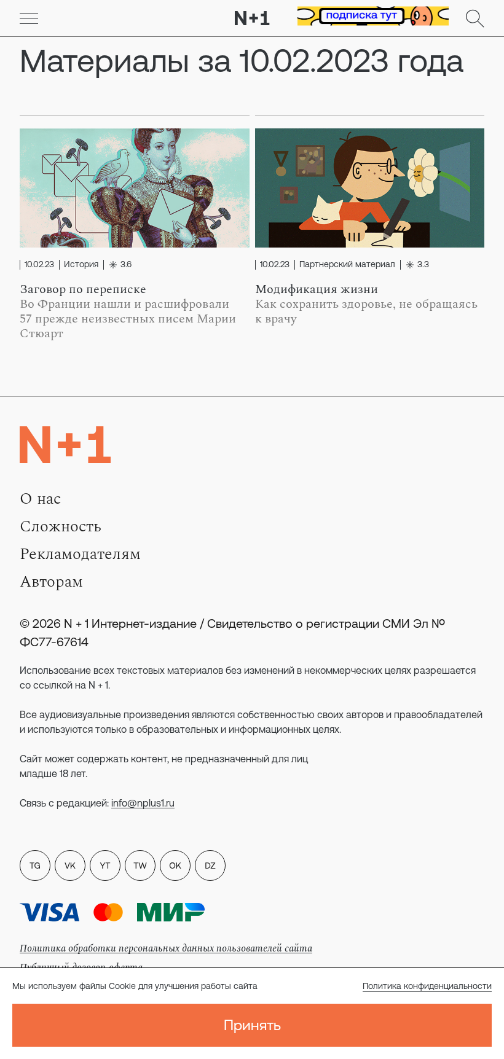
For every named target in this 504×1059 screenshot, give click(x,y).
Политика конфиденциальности (427, 986)
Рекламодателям (80, 554)
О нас (40, 499)
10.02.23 (39, 265)
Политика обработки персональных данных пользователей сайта (166, 948)
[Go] (29, 18)
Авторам (51, 581)
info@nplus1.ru (143, 802)
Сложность (60, 526)
